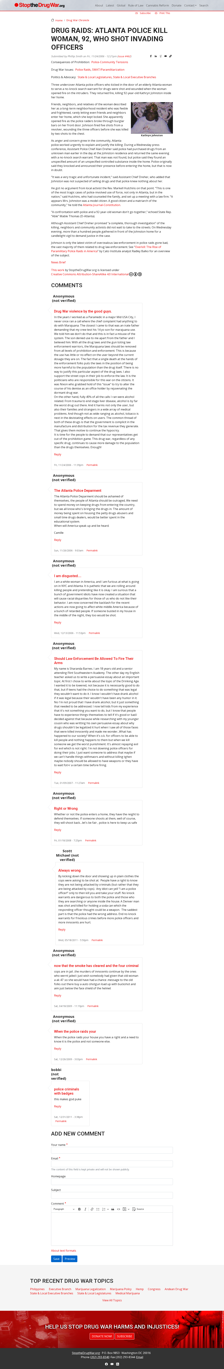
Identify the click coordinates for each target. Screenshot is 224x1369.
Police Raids (83, 70)
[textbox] (112, 1229)
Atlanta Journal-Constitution (101, 205)
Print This (164, 13)
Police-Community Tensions (109, 62)
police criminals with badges (66, 1091)
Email (54, 1158)
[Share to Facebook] (151, 56)
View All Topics (112, 1300)
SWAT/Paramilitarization (108, 70)
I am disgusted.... (67, 576)
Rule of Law (135, 5)
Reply (57, 454)
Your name (58, 1145)
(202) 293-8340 (99, 1357)
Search (203, 5)
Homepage (58, 1176)
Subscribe (145, 13)
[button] (170, 56)
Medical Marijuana (127, 1293)
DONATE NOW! (102, 1336)
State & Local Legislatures (95, 77)
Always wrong (69, 870)
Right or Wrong (66, 808)
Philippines (37, 1289)
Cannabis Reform (157, 5)
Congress (154, 1289)
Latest (110, 5)
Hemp (140, 1289)
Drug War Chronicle (77, 20)
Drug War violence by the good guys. (83, 311)
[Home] (39, 5)
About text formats (63, 1251)
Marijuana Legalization (90, 1289)
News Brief (58, 262)
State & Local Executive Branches (134, 77)
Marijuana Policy (121, 1289)
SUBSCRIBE (124, 1336)
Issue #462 (124, 56)
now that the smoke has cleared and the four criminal (96, 966)
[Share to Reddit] (160, 56)
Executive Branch (60, 1289)
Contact (189, 5)
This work (57, 270)
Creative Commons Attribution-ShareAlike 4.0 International (90, 274)
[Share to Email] (165, 56)
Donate (176, 5)
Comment (57, 1203)
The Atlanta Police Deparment (77, 490)
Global (121, 5)
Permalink (92, 465)
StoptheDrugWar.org (86, 1353)
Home (59, 20)
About (99, 5)
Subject (56, 1190)
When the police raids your (75, 1031)
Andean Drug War (176, 1289)
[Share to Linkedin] (156, 56)
